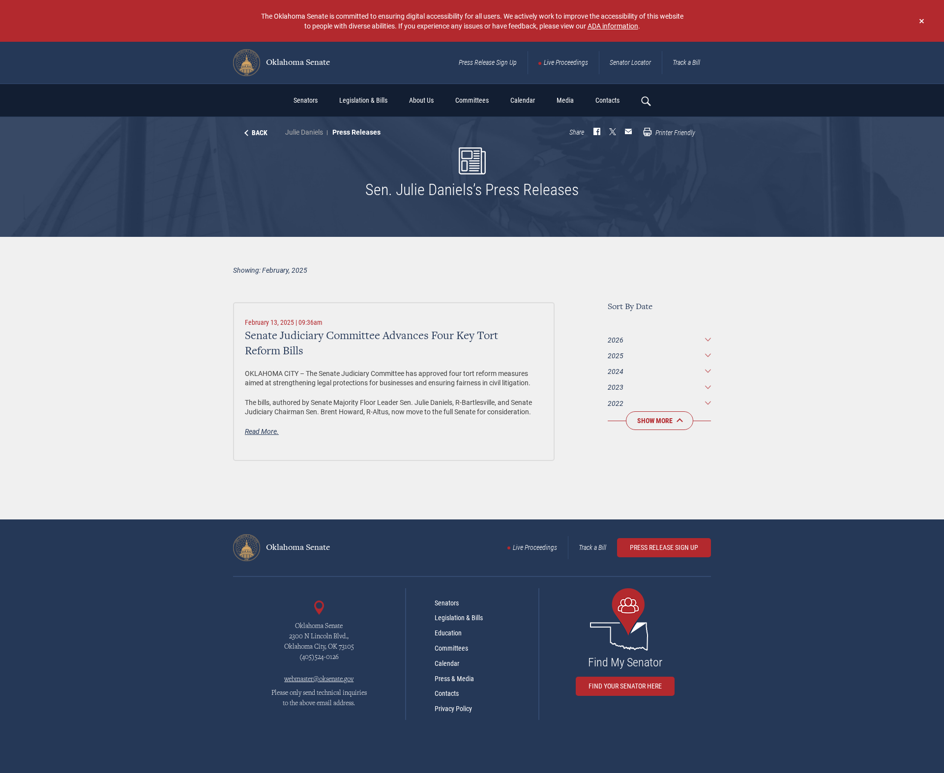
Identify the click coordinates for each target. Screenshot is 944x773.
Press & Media (454, 679)
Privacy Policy (453, 709)
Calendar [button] (522, 100)
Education (448, 633)
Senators (447, 603)
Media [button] (565, 100)
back (259, 133)
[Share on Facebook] (597, 133)
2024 (615, 371)
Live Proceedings (566, 62)
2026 (615, 339)
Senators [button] (306, 100)
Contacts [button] (607, 100)
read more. (262, 431)
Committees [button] (472, 100)
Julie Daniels (304, 132)
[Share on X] (612, 133)
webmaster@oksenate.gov (319, 679)
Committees (451, 648)
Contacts (447, 693)
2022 (615, 403)
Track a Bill (686, 62)
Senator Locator (630, 62)
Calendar (447, 663)
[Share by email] (628, 133)
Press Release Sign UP (664, 547)
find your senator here (625, 686)
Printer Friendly (674, 133)
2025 (615, 355)
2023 (615, 387)
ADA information (613, 25)
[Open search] (645, 101)
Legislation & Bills (459, 618)
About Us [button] (421, 100)
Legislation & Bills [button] (363, 100)
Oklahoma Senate (297, 62)
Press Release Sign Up (488, 62)
